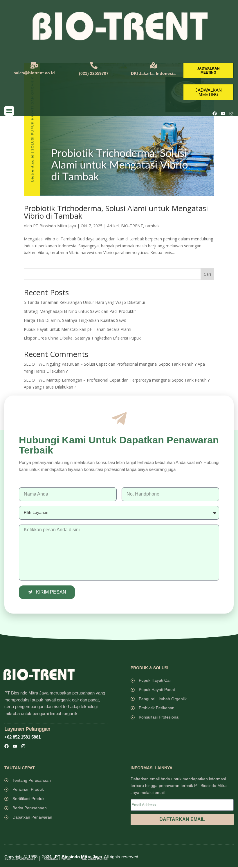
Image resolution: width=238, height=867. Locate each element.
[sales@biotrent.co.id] (34, 65)
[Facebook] (214, 113)
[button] (9, 111)
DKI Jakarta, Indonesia (153, 73)
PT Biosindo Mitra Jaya (54, 225)
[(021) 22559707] (94, 65)
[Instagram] (231, 113)
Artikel (113, 225)
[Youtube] (223, 113)
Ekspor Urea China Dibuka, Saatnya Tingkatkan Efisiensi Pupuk (82, 338)
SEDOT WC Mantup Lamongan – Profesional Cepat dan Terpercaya (87, 380)
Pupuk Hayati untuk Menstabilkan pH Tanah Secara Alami (77, 329)
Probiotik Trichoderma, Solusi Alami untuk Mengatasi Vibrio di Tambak (116, 212)
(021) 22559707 (94, 73)
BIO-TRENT (132, 225)
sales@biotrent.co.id (34, 72)
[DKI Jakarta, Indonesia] (153, 65)
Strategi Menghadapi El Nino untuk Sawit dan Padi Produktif (80, 311)
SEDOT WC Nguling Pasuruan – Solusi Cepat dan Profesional (81, 364)
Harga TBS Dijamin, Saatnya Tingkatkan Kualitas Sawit (75, 320)
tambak (152, 225)
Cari (207, 274)
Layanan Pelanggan (27, 729)
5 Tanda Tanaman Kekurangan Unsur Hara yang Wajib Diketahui (84, 302)
